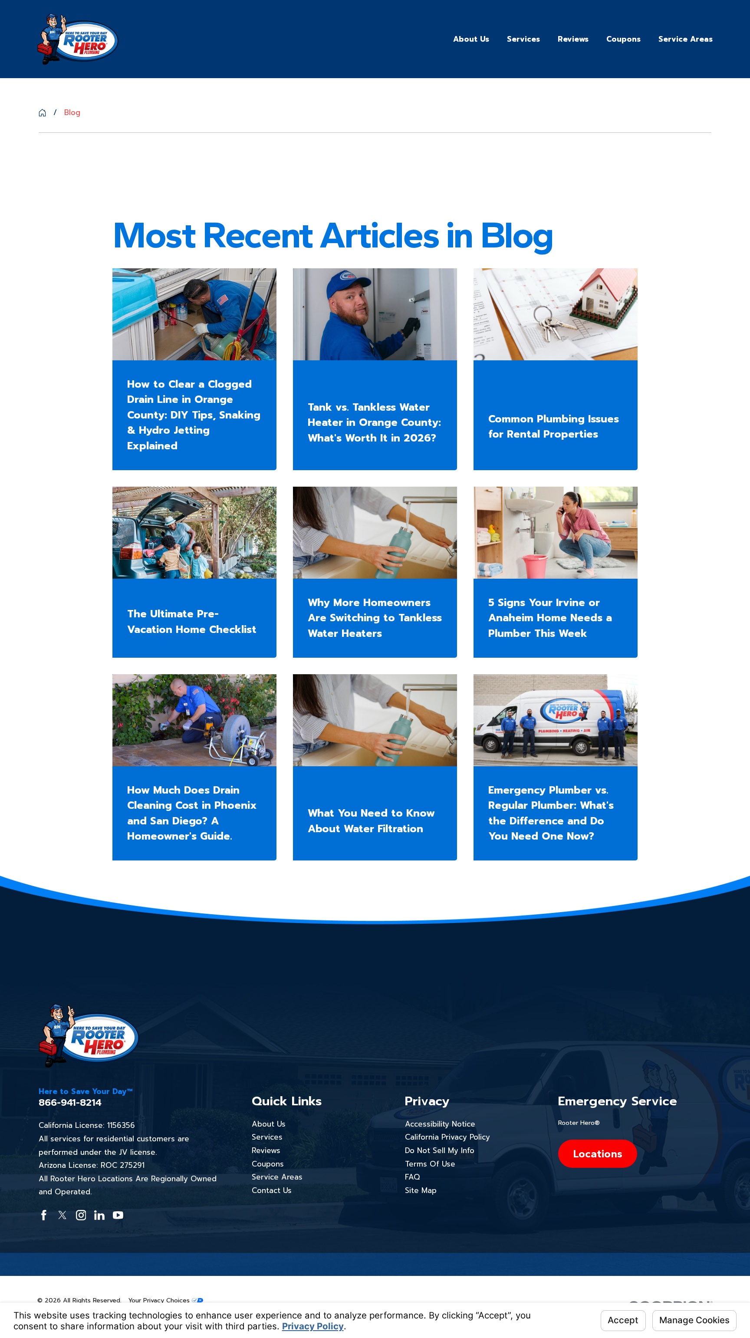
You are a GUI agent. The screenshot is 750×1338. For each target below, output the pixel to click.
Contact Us (272, 1190)
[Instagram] (81, 1215)
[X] (62, 1215)
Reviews (266, 1150)
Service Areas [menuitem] (685, 39)
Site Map (421, 1190)
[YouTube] (118, 1215)
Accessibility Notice (440, 1124)
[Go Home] (42, 112)
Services (267, 1137)
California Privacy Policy (447, 1137)
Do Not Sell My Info (439, 1150)
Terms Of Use (430, 1164)
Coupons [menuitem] (623, 39)
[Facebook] (44, 1215)
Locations (597, 1153)
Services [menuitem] (523, 39)
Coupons (268, 1164)
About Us (269, 1124)
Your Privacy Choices (160, 1300)
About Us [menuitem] (471, 39)
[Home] (77, 39)
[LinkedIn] (99, 1215)
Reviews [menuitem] (573, 39)
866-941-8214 (70, 1102)
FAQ (412, 1177)
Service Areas (277, 1177)
